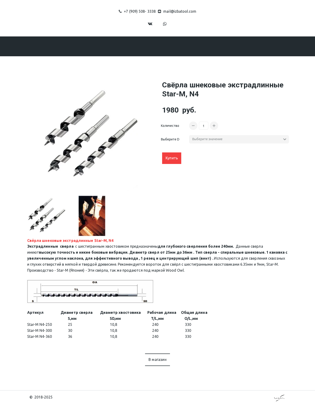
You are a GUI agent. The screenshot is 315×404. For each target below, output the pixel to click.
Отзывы (192, 46)
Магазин (122, 46)
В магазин (157, 359)
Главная (74, 46)
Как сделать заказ (160, 46)
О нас (95, 46)
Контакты (217, 46)
